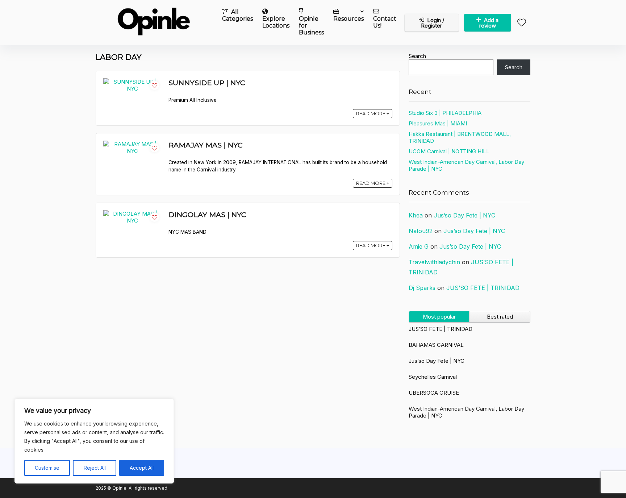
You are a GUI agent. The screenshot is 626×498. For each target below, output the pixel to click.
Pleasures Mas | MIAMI (438, 123)
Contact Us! (384, 22)
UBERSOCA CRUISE (434, 392)
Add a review (489, 23)
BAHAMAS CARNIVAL (436, 344)
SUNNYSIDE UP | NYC (206, 82)
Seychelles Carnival (433, 376)
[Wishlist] (521, 23)
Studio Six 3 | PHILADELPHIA (445, 112)
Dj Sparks (422, 287)
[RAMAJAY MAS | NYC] (132, 144)
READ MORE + (372, 113)
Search (417, 56)
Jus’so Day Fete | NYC (464, 215)
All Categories (237, 15)
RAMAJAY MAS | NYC (205, 145)
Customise (47, 468)
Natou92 (421, 231)
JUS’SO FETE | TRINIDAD (482, 287)
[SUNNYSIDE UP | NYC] (132, 81)
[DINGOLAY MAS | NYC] (132, 213)
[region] (94, 441)
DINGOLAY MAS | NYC (207, 214)
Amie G (419, 246)
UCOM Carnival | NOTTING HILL (449, 151)
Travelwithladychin (434, 262)
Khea (416, 215)
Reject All (95, 468)
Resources (348, 18)
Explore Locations (275, 22)
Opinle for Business (311, 25)
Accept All (142, 468)
